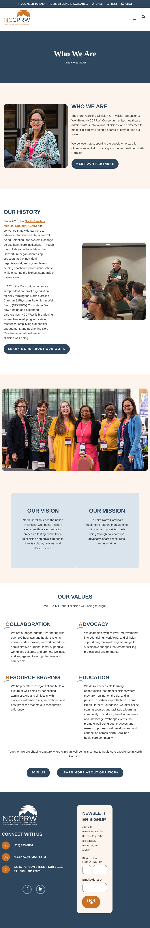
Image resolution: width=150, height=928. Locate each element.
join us (38, 772)
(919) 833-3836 (23, 845)
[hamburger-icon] (134, 18)
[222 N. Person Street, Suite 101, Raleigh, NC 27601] (6, 869)
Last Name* (97, 860)
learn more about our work (36, 348)
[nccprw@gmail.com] (6, 857)
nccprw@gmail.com (30, 857)
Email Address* (92, 879)
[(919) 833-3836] (6, 845)
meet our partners (95, 163)
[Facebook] (27, 889)
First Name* (86, 860)
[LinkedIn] (40, 889)
